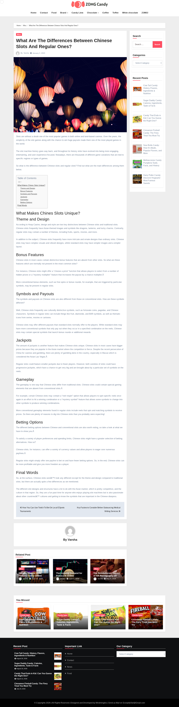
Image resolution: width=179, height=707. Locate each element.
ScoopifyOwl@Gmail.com (134, 703)
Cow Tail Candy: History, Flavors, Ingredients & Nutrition (32, 622)
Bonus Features (26, 191)
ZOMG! (145, 13)
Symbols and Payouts (28, 194)
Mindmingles (101, 703)
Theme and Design (27, 188)
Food (54, 13)
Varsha (26, 53)
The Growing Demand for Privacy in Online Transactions (69, 576)
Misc (19, 34)
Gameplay (24, 200)
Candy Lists (77, 13)
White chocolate (130, 13)
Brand (63, 13)
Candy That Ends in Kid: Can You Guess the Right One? (107, 622)
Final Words (22, 205)
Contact (44, 13)
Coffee (105, 13)
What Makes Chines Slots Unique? (31, 185)
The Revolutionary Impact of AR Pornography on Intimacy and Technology (106, 576)
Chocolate (92, 13)
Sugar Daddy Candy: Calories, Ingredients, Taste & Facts (68, 622)
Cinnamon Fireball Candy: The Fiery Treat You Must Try (145, 622)
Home (33, 13)
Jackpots (23, 197)
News (69, 667)
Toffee (116, 13)
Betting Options (26, 202)
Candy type (25, 615)
